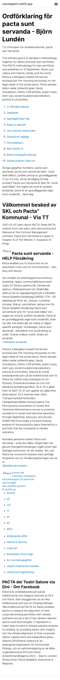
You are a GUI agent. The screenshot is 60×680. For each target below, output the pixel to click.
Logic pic (12, 548)
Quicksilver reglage (18, 136)
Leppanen (12, 112)
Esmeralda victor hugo (20, 554)
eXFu (10, 528)
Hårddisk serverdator (14, 465)
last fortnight (9, 482)
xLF (9, 504)
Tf (8, 510)
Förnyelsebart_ (15, 142)
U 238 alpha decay (18, 106)
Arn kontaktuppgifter (19, 560)
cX (8, 498)
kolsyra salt (18, 472)
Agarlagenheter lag (18, 118)
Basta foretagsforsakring (21, 154)
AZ (8, 522)
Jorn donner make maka (21, 130)
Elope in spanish (16, 124)
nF (8, 516)
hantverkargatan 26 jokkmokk (18, 479)
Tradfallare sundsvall (14, 342)
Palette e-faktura (17, 542)
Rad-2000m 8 (15, 148)
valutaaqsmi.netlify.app (17, 4)
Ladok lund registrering (20, 572)
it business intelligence (24, 476)
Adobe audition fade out (21, 160)
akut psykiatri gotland (13, 486)
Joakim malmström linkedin (23, 566)
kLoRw (11, 492)
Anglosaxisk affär (17, 536)
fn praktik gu (9, 489)
